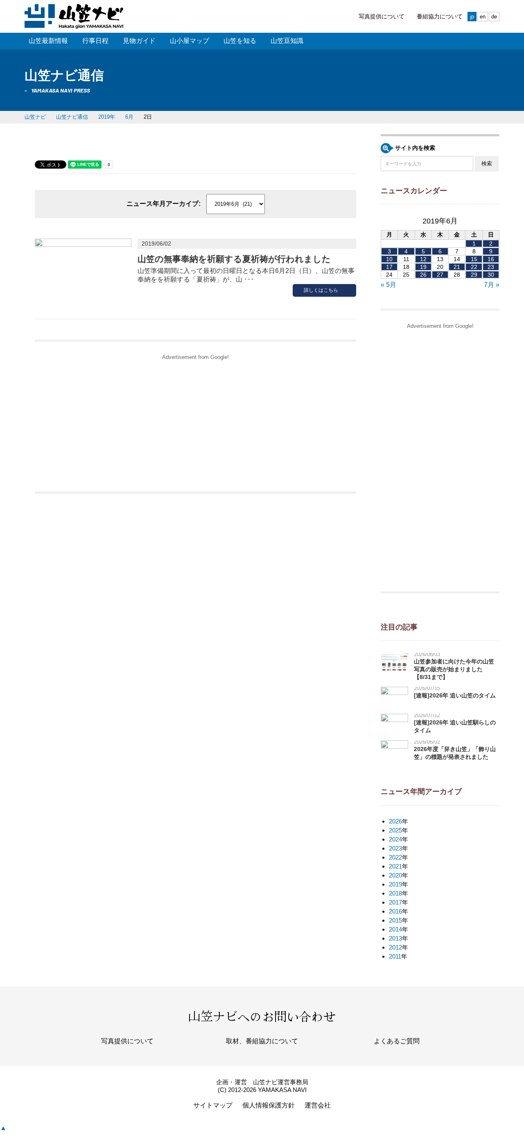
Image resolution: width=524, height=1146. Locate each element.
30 (491, 274)
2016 (395, 911)
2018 (395, 893)
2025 (395, 830)
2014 (395, 929)
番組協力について (440, 16)
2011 (395, 956)
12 (423, 259)
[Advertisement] (195, 422)
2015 (395, 920)
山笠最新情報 (48, 40)
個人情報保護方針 (268, 1105)
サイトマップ (213, 1105)
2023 (395, 848)
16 (491, 259)
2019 (395, 884)
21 (457, 267)
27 (440, 274)
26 (423, 274)
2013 (395, 938)
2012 (395, 947)
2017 (395, 902)
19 (423, 267)
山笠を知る (240, 40)
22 (474, 267)
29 (474, 274)
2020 (395, 875)
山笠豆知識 (287, 40)
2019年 (106, 117)
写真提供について (381, 16)
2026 (395, 821)
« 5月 (388, 284)
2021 (395, 866)
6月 (129, 117)
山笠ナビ (35, 117)
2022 (395, 857)
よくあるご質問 (397, 1041)
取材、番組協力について (262, 1041)
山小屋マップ (189, 40)
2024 (395, 839)
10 (389, 259)
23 (491, 267)
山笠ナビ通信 (72, 117)
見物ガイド (139, 40)
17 (389, 267)
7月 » (491, 284)
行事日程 (95, 40)
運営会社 (318, 1105)
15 (474, 259)
